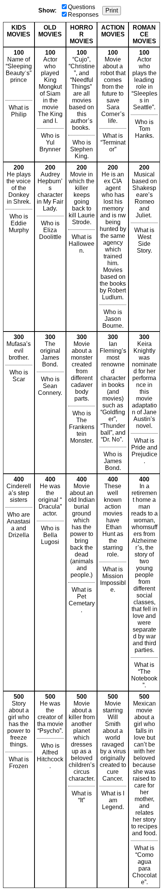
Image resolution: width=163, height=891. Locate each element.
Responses (83, 14)
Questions (81, 7)
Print (111, 10)
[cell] (18, 104)
